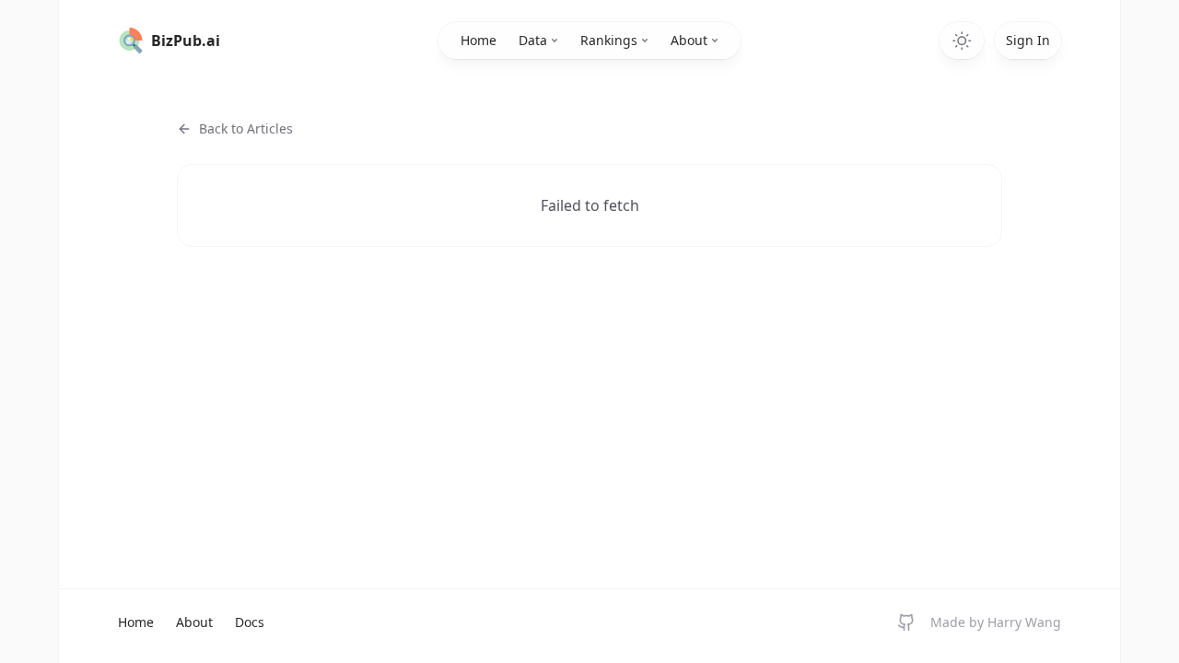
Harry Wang (1024, 622)
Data (533, 40)
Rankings (608, 40)
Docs (249, 622)
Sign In (1028, 40)
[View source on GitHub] (906, 622)
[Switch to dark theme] (962, 40)
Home (478, 40)
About (689, 40)
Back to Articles (246, 128)
